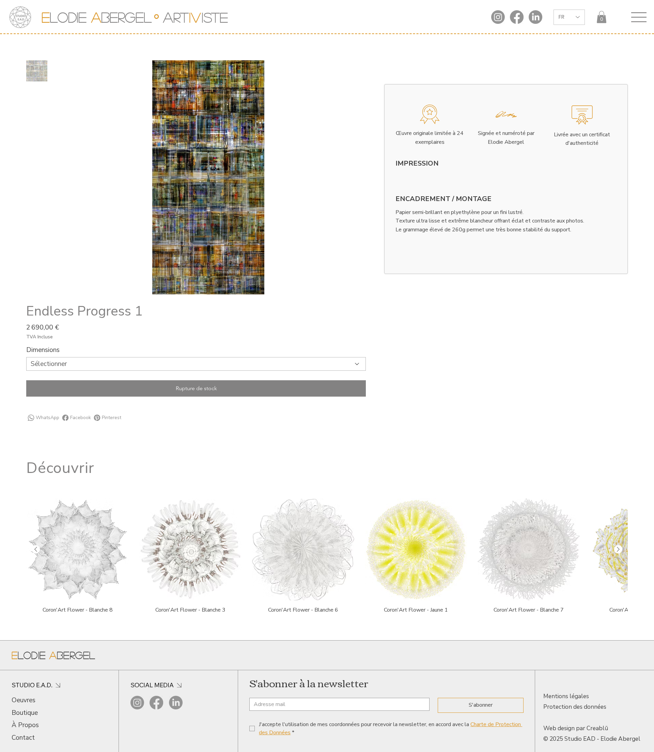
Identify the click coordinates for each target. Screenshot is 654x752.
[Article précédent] (36, 549)
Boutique (25, 712)
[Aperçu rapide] (78, 549)
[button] (601, 17)
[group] (327, 556)
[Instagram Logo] (498, 17)
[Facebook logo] (517, 17)
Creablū (597, 728)
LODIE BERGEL (97, 17)
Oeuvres (23, 700)
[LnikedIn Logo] (535, 17)
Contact (23, 737)
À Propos (25, 725)
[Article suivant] (618, 549)
